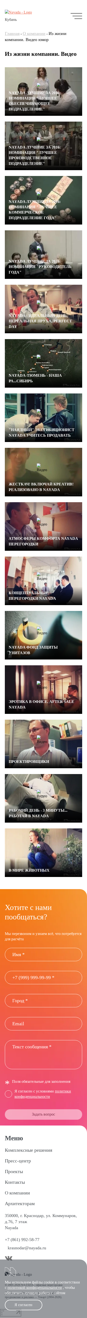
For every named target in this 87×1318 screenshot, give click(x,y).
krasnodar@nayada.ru (27, 1247)
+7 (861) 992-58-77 (22, 1239)
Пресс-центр (18, 1160)
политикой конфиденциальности (34, 1287)
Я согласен (23, 1305)
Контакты (15, 1182)
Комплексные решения (28, 1150)
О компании (34, 33)
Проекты (14, 1171)
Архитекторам (20, 1203)
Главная (12, 33)
